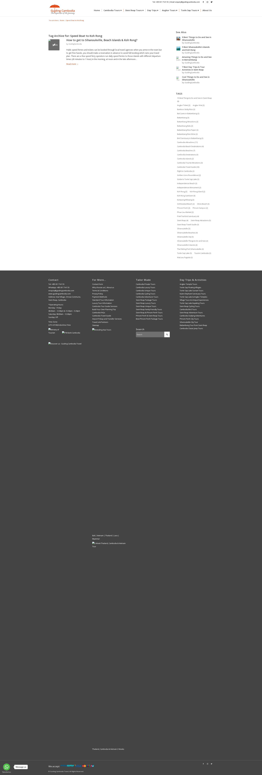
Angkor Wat (198, 105)
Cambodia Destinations (187, 154)
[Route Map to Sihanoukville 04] (53, 44)
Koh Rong (182, 191)
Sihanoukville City (185, 237)
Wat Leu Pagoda (185, 257)
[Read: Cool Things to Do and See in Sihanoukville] (178, 78)
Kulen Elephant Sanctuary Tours (193, 294)
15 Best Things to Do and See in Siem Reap (194, 99)
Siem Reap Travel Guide (188, 224)
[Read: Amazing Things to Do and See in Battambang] (178, 58)
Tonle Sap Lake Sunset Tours (191, 290)
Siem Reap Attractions (201, 220)
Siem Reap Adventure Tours (191, 312)
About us (110, 287)
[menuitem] (97, 10)
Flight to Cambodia (185, 171)
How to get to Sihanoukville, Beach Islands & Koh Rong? (101, 40)
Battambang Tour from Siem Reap (193, 325)
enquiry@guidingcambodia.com (61, 290)
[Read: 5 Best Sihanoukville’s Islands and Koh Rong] (178, 48)
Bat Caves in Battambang (188, 113)
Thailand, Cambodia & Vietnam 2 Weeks (108, 749)
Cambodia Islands (185, 159)
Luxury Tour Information (102, 303)
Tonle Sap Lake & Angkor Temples (193, 297)
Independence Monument (189, 187)
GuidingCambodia (75, 44)
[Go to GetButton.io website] (6, 772)
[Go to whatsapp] (6, 767)
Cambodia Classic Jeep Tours (191, 328)
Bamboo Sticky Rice (186, 109)
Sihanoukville (183, 228)
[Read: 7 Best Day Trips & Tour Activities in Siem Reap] (178, 68)
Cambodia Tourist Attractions (190, 163)
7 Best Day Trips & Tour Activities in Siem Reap (193, 68)
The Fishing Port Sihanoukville (190, 249)
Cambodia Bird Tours (188, 309)
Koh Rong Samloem (186, 196)
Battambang (183, 117)
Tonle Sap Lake (184, 253)
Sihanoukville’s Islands (187, 245)
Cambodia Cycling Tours (145, 294)
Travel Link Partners (100, 322)
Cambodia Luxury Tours (145, 287)
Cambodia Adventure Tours (147, 297)
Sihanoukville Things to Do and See (192, 241)
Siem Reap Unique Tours (146, 306)
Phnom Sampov (200, 208)
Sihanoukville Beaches (187, 233)
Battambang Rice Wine (187, 134)
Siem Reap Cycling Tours (190, 306)
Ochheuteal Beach (185, 204)
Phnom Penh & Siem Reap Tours (149, 316)
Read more (71, 64)
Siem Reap (182, 220)
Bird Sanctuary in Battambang (190, 138)
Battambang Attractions (187, 122)
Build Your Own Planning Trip (104, 309)
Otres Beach (203, 204)
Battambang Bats (185, 126)
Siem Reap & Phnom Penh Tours (149, 312)
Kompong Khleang (185, 200)
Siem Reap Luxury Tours (146, 303)
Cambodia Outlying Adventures (192, 316)
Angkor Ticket (183, 105)
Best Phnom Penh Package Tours (149, 319)
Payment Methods (99, 297)
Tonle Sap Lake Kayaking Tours (192, 303)
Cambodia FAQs (98, 312)
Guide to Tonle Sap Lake (188, 179)
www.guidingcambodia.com (59, 294)
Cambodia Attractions (187, 142)
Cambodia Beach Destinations (190, 146)
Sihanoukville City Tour (189, 322)
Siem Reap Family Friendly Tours (149, 309)
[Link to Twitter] (211, 2)
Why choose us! (98, 287)
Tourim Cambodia (202, 253)
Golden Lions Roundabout (189, 175)
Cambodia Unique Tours (146, 290)
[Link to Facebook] (203, 2)
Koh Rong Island (197, 191)
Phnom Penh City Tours (189, 319)
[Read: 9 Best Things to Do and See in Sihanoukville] (178, 38)
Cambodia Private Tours (145, 284)
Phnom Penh (183, 208)
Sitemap (95, 325)
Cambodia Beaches (186, 150)
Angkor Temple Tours (188, 284)
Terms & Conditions (100, 290)
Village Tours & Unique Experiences (194, 300)
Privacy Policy (97, 294)
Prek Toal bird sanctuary (188, 216)
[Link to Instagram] (207, 2)
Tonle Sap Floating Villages (190, 287)
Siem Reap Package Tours (146, 300)
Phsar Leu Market (185, 212)
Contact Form (97, 284)
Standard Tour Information (103, 300)
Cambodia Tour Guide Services (104, 306)
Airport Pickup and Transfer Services (107, 319)
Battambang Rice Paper (187, 130)
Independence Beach (187, 183)
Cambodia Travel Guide (188, 167)
